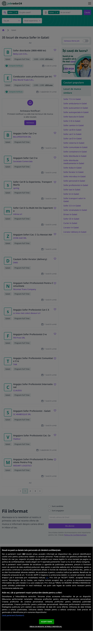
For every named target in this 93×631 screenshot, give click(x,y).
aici (47, 578)
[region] (46, 588)
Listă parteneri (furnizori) (13, 615)
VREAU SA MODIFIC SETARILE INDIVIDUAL (46, 626)
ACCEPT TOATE (46, 622)
